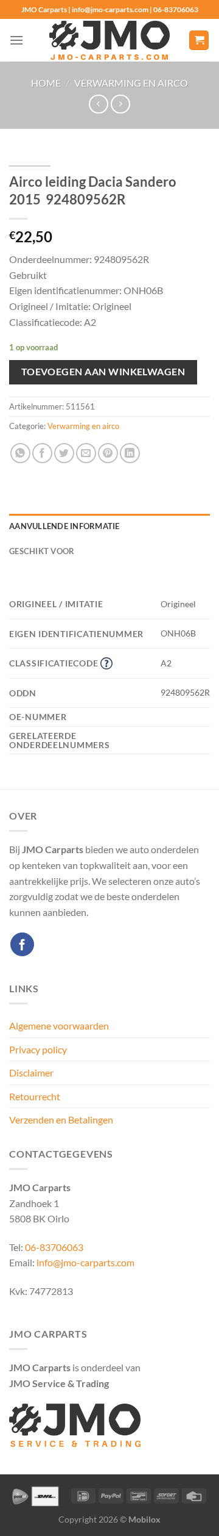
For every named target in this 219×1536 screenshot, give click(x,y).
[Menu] (16, 40)
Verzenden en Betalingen (61, 1119)
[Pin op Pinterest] (108, 453)
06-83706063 (54, 1247)
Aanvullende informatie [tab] (64, 526)
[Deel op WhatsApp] (20, 453)
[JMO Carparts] (109, 40)
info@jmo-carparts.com (85, 1262)
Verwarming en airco (131, 82)
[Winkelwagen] (199, 41)
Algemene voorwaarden (59, 1025)
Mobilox (144, 1519)
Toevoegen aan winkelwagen (103, 371)
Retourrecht (34, 1096)
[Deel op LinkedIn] (130, 453)
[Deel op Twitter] (64, 453)
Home (46, 82)
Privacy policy (38, 1049)
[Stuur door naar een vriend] (86, 453)
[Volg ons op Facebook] (22, 944)
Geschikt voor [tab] (41, 551)
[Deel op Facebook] (42, 453)
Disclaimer (31, 1072)
